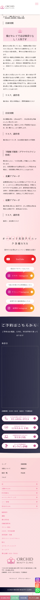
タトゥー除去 (6, 527)
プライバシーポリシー (24, 578)
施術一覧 (4, 473)
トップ (5, 16)
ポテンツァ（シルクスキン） (11, 538)
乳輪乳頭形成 (6, 523)
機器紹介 (24, 468)
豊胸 (3, 516)
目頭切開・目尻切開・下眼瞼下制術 (15, 18)
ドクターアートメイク (9, 546)
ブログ (4, 477)
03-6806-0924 (11, 103)
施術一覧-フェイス (15, 16)
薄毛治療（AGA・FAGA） (10, 553)
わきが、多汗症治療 (8, 531)
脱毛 (3, 542)
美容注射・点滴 (7, 535)
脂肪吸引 (4, 512)
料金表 (23, 473)
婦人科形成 (5, 520)
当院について (6, 468)
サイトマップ (13, 578)
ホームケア (5, 550)
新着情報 (24, 464)
